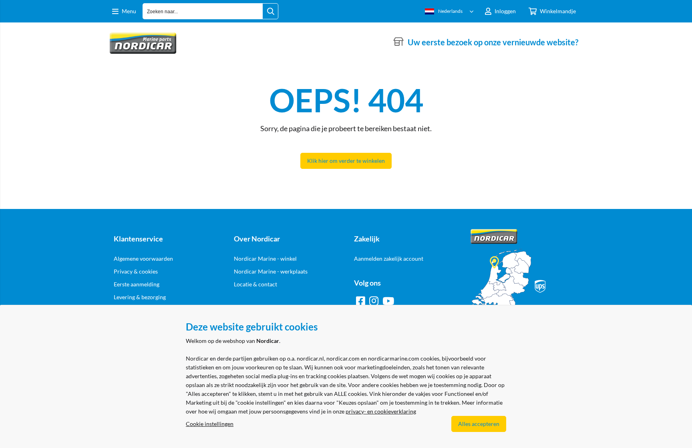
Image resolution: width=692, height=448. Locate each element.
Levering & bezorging (140, 297)
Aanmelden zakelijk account (388, 258)
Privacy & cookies (136, 271)
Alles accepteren (478, 423)
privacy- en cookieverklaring (381, 411)
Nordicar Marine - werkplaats (271, 271)
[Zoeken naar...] (270, 11)
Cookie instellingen (209, 423)
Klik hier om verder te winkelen (346, 160)
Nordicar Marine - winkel (265, 258)
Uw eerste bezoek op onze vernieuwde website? (493, 42)
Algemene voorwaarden (143, 258)
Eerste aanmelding (136, 284)
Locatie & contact (255, 284)
